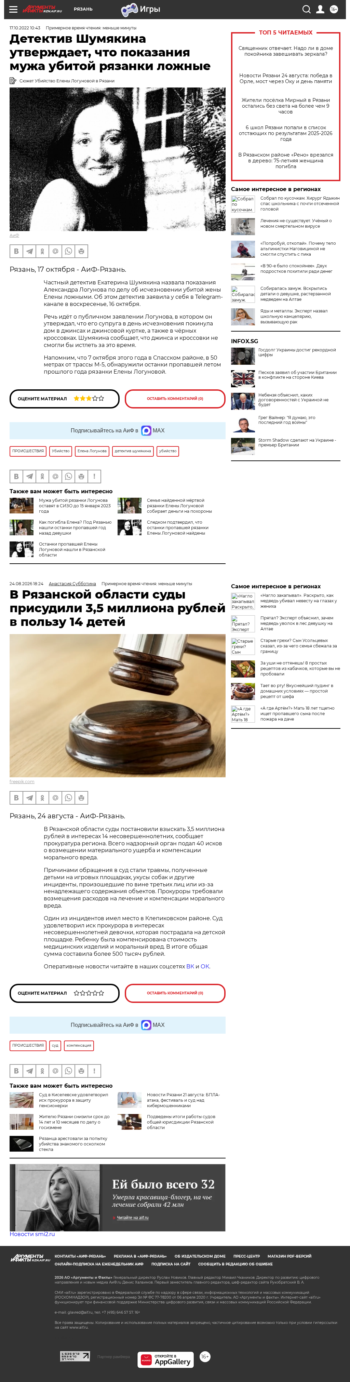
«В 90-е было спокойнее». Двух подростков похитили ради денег (296, 268)
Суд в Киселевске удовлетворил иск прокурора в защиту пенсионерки (73, 1100)
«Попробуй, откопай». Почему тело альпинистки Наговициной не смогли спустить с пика (298, 249)
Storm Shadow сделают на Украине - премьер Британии (297, 442)
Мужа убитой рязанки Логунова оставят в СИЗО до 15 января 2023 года (75, 506)
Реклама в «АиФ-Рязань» (140, 1256)
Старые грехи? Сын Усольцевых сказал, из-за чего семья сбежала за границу (298, 646)
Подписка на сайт (170, 1264)
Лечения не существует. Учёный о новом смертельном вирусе (296, 223)
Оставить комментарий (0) (175, 399)
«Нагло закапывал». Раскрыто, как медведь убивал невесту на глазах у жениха (298, 601)
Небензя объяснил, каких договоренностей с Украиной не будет (293, 400)
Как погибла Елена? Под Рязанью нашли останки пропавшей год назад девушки (75, 528)
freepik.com (22, 781)
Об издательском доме (200, 1256)
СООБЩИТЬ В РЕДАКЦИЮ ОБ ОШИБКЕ (235, 1264)
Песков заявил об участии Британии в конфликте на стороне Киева (297, 375)
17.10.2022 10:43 (25, 27)
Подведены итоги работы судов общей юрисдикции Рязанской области (181, 1122)
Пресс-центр (246, 1256)
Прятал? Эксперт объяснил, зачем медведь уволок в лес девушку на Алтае (296, 623)
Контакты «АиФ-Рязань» (80, 1256)
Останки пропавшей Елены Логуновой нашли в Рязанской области (72, 549)
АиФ (14, 235)
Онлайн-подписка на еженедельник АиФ (99, 1264)
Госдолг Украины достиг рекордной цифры (297, 352)
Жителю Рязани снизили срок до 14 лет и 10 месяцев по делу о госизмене (74, 1122)
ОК (205, 966)
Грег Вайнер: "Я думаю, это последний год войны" (286, 420)
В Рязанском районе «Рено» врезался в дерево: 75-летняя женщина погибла (285, 161)
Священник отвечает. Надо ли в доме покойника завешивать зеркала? (286, 51)
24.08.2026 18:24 (26, 583)
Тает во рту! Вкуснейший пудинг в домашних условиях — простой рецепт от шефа (296, 691)
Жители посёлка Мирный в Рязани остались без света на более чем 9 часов (286, 106)
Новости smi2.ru (32, 1234)
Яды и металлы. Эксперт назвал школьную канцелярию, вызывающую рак (294, 316)
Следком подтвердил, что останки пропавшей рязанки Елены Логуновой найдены (177, 528)
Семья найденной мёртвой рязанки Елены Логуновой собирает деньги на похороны (179, 506)
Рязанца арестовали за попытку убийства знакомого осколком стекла (73, 1144)
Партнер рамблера (113, 1357)
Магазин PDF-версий (289, 1256)
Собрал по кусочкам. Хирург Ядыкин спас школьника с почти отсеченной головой (300, 204)
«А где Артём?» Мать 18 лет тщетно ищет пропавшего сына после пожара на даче (297, 714)
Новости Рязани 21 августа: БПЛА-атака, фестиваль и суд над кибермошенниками (183, 1100)
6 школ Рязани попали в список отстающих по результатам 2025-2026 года (286, 133)
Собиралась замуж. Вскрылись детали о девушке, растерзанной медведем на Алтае (295, 294)
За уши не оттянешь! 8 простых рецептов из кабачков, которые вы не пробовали (300, 668)
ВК (190, 966)
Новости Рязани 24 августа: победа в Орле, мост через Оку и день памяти (286, 78)
